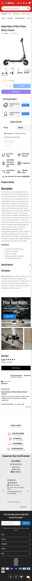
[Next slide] (21, 323)
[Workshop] (18, 3)
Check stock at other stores (12, 137)
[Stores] (23, 3)
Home (3, 18)
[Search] (28, 8)
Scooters (10, 18)
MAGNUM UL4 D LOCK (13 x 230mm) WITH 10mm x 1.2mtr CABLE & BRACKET (15, 104)
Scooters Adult (19, 18)
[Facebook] (11, 577)
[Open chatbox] (28, 577)
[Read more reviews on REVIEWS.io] (16, 472)
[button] (16, 81)
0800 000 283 (26, 176)
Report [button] (18, 404)
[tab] (16, 376)
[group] (16, 360)
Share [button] (22, 404)
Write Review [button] (16, 368)
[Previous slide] (9, 323)
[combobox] (16, 8)
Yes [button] (15, 404)
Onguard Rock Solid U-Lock (15, 112)
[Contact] (21, 3)
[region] (16, 491)
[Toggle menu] (2, 3)
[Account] (26, 3)
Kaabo (6, 33)
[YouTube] (21, 577)
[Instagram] (16, 577)
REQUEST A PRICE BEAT (16, 122)
